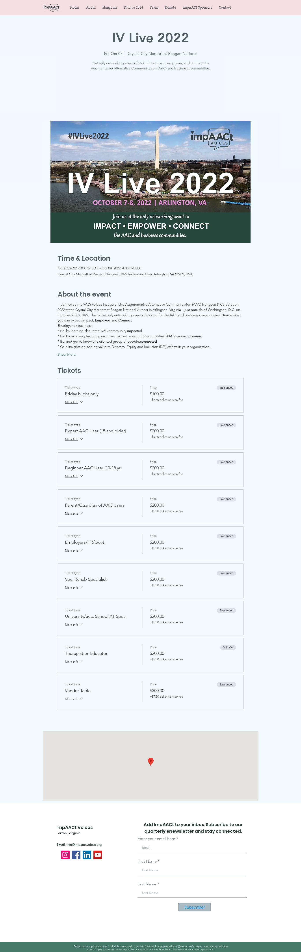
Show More (67, 354)
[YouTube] (97, 855)
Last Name (146, 884)
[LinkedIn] (87, 855)
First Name (147, 861)
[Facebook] (76, 855)
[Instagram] (65, 855)
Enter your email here (156, 839)
